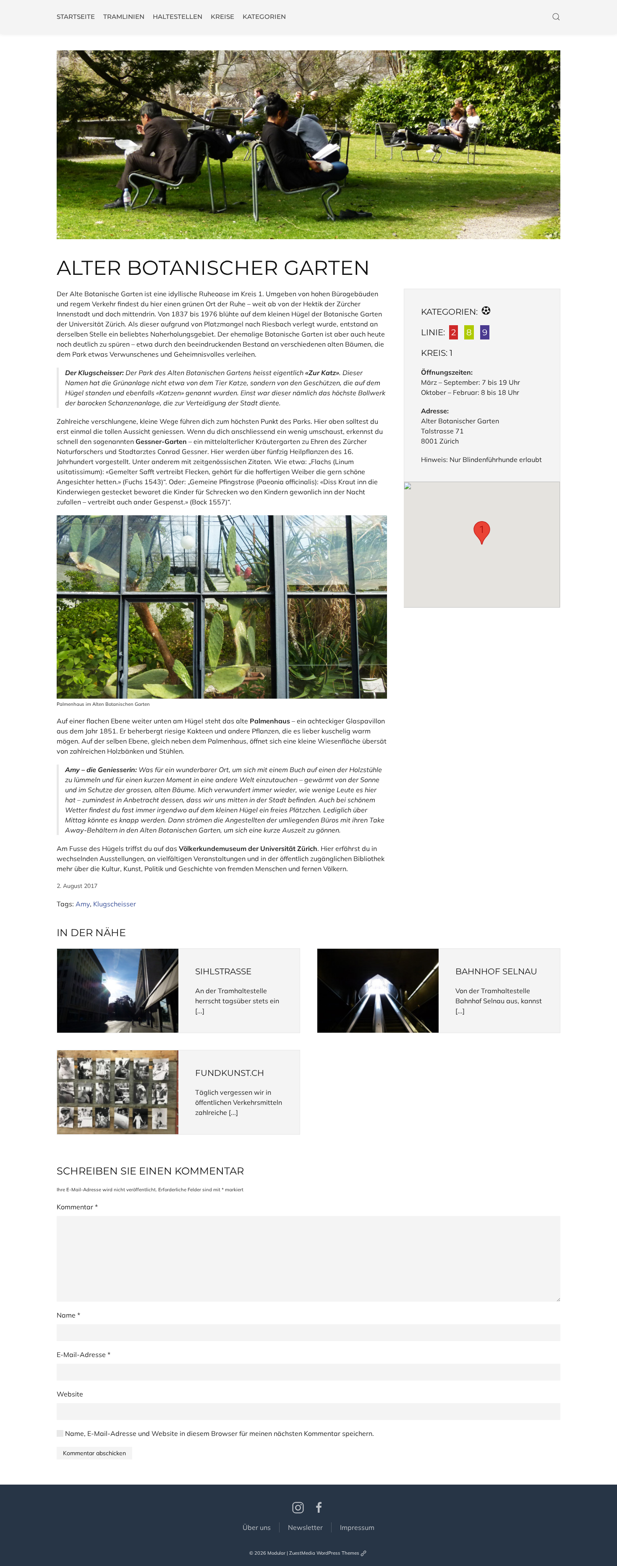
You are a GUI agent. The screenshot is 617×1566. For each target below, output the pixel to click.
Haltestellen (177, 17)
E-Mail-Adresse (83, 1354)
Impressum (357, 1527)
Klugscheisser (114, 904)
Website (70, 1394)
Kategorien (264, 17)
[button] (308, 144)
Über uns (257, 1527)
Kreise (222, 17)
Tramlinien (123, 17)
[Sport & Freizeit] (486, 312)
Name (68, 1315)
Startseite (76, 17)
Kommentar (77, 1207)
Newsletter (305, 1527)
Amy (83, 904)
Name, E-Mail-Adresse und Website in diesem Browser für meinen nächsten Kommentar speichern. (219, 1433)
